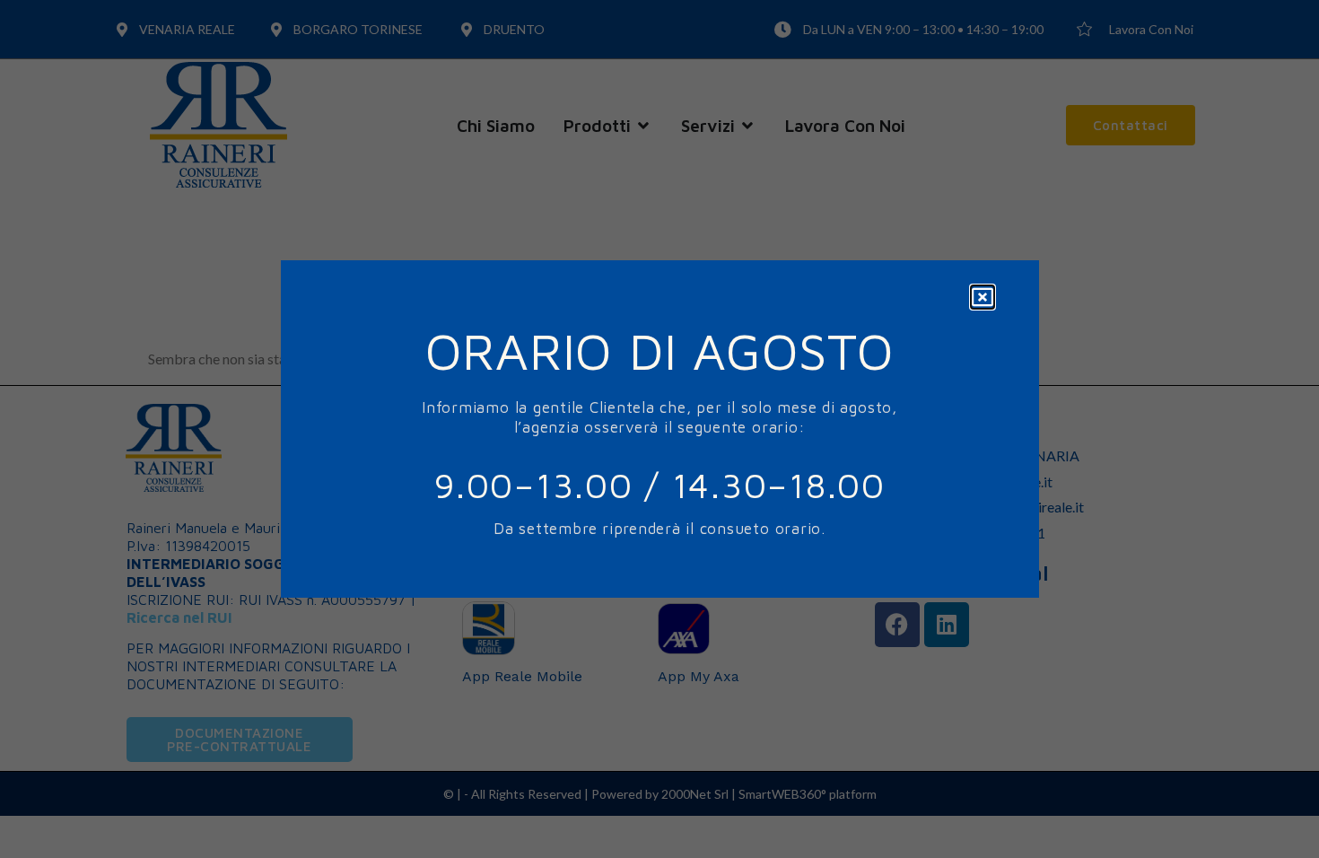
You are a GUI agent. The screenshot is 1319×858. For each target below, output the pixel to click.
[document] (659, 429)
